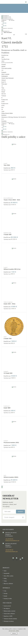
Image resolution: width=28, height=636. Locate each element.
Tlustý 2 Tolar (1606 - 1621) (12, 200)
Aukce (5, 570)
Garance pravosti (7, 606)
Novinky (5, 593)
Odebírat (20, 511)
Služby (5, 578)
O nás (5, 590)
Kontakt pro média (8, 598)
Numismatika (6, 573)
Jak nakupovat (7, 608)
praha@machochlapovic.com (11, 551)
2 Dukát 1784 (7, 338)
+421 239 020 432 (9, 538)
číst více (4, 22)
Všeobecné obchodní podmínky (10, 618)
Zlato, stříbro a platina (8, 575)
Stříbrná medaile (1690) (11, 477)
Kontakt (5, 596)
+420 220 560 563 (9, 549)
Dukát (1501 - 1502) (9, 304)
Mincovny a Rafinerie (8, 583)
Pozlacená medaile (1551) (11, 442)
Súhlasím (14, 633)
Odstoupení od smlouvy (9, 621)
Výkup (5, 581)
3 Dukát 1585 (7, 234)
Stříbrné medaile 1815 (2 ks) (12, 269)
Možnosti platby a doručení (9, 611)
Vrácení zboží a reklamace (9, 613)
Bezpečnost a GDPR (8, 616)
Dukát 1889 (7, 408)
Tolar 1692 (7, 165)
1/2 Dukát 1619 (8, 373)
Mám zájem (12, 20)
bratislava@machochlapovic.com (12, 540)
